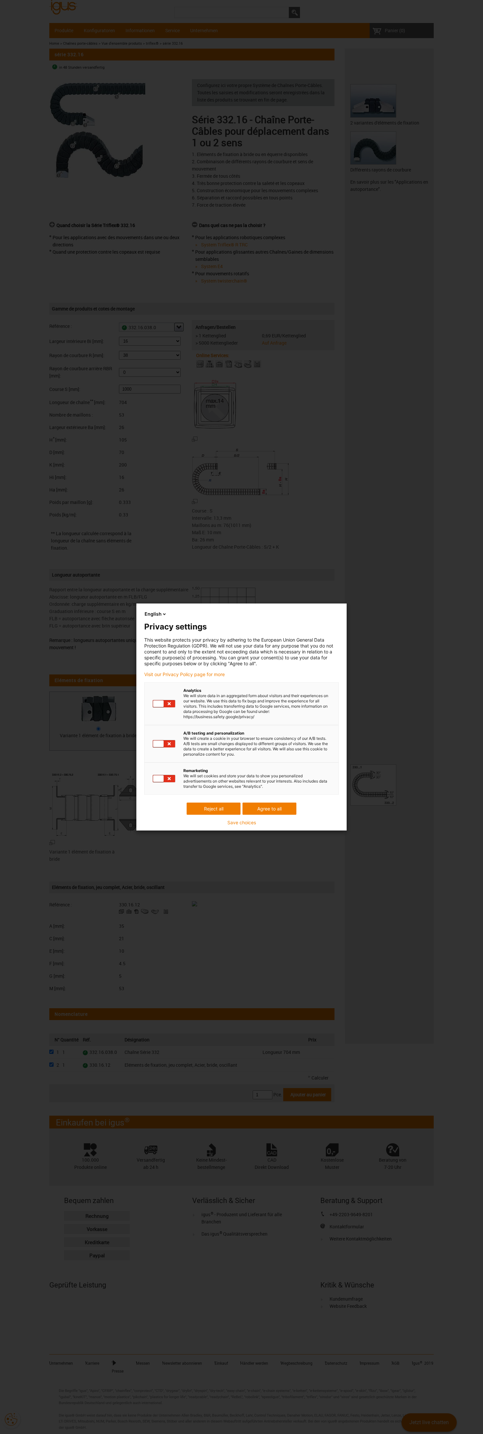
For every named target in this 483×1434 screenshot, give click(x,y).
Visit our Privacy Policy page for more (184, 674)
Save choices (241, 822)
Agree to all (269, 808)
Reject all (213, 808)
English (153, 614)
